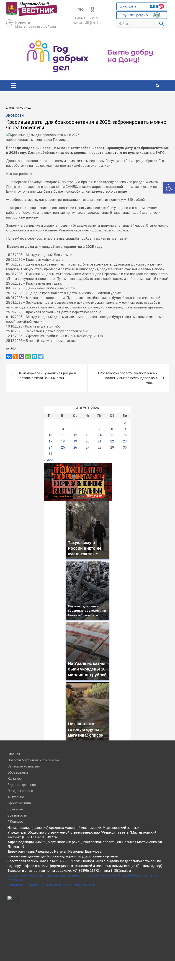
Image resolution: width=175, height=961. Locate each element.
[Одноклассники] (15, 356)
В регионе (15, 809)
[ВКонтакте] (9, 356)
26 (75, 447)
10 (50, 435)
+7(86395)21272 (87, 18)
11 (63, 435)
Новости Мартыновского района (33, 760)
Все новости (17, 815)
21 (99, 441)
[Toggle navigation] (13, 85)
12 (75, 435)
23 (125, 441)
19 (75, 441)
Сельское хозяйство (24, 766)
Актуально (16, 797)
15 (112, 435)
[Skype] (34, 356)
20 (87, 441)
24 (50, 447)
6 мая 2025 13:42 (19, 108)
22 (112, 441)
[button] (169, 188)
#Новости (15, 116)
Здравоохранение (22, 785)
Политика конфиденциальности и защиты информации (51, 885)
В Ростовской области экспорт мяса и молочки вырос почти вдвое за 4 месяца (127, 378)
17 (50, 441)
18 (63, 441)
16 (125, 435)
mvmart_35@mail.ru (87, 23)
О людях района (20, 791)
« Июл (49, 460)
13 (87, 435)
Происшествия (19, 803)
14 (99, 435)
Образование (18, 772)
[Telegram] (41, 356)
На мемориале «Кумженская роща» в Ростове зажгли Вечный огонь (47, 375)
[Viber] (21, 356)
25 (63, 447)
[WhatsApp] (28, 356)
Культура (15, 779)
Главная (14, 754)
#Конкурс (15, 821)
